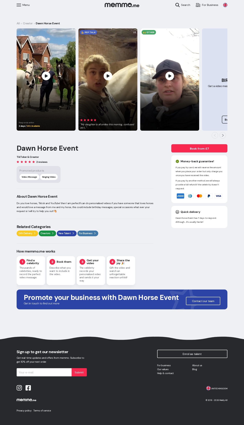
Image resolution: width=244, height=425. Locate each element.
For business (164, 365)
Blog (194, 369)
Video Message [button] (29, 177)
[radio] (81, 120)
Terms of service (42, 410)
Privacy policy (24, 410)
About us (197, 365)
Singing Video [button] (49, 177)
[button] (107, 123)
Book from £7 (199, 148)
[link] (225, 5)
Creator (28, 23)
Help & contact (165, 373)
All (18, 23)
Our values (162, 369)
